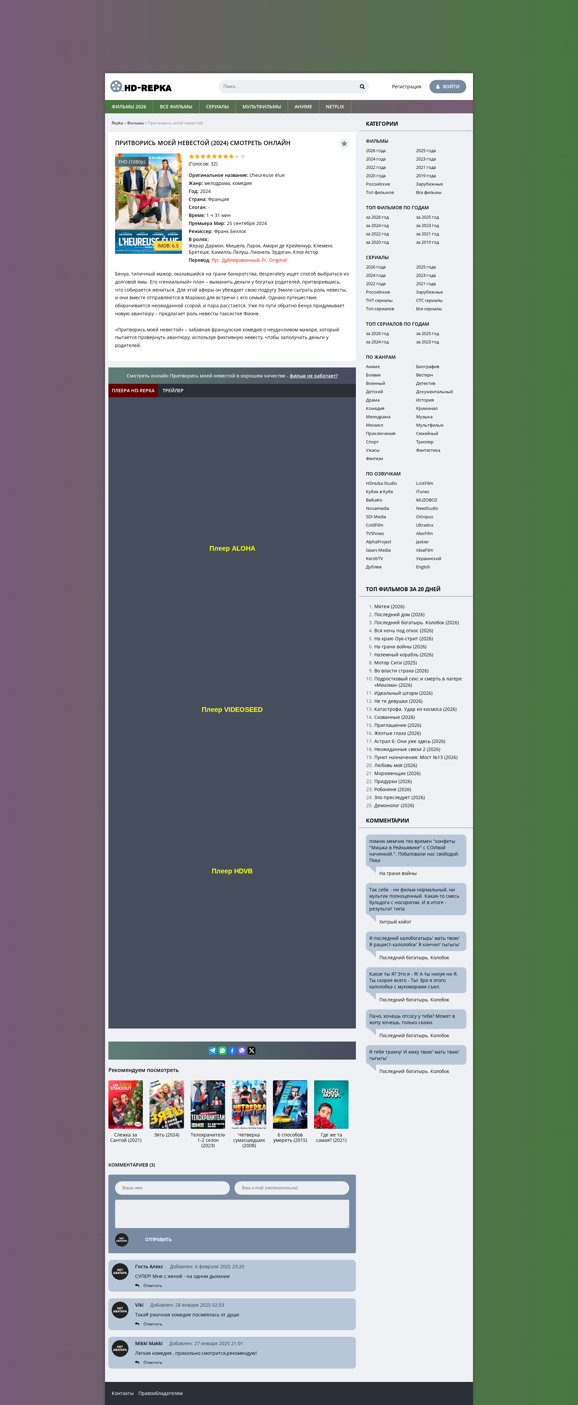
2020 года (376, 176)
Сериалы (217, 106)
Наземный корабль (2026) (403, 654)
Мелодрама (378, 417)
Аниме (303, 106)
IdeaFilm (424, 550)
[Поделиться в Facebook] (232, 1051)
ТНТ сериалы (379, 300)
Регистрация (406, 86)
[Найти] (362, 86)
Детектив (425, 383)
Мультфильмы (262, 106)
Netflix (335, 106)
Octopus (424, 517)
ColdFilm (374, 525)
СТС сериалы (429, 300)
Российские (378, 184)
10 (243, 156)
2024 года (376, 159)
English (423, 567)
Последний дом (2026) (399, 614)
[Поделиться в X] (252, 1051)
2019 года (426, 176)
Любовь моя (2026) (395, 765)
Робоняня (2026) (392, 789)
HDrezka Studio (381, 483)
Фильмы (135, 123)
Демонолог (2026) (394, 805)
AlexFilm (424, 533)
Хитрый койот (395, 921)
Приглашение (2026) (397, 725)
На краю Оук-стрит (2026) (403, 638)
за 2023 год (427, 225)
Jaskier (422, 542)
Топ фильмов (380, 192)
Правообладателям (160, 1393)
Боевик (373, 375)
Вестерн (424, 375)
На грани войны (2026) (400, 646)
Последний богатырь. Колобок (414, 957)
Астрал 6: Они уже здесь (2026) (409, 741)
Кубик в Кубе (379, 492)
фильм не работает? (314, 375)
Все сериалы (429, 309)
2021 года (426, 167)
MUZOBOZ (426, 500)
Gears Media (378, 550)
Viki (139, 1305)
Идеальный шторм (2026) (403, 693)
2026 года (376, 150)
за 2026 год (377, 217)
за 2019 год (427, 242)
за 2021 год (427, 234)
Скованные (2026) (394, 717)
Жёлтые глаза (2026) (397, 733)
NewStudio (427, 508)
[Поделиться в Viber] (242, 1051)
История (425, 400)
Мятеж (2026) (389, 606)
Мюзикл (374, 425)
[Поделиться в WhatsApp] (222, 1051)
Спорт (372, 442)
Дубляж (374, 567)
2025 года (426, 150)
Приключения (380, 433)
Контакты (123, 1393)
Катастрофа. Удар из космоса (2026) (415, 709)
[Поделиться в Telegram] (213, 1051)
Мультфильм (430, 425)
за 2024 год (377, 225)
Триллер (425, 442)
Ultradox (425, 525)
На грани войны (398, 873)
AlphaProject (378, 542)
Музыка (424, 417)
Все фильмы (176, 106)
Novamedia (377, 508)
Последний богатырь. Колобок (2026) (416, 622)
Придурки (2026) (393, 781)
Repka (117, 123)
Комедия (375, 408)
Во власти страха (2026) (401, 670)
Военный (375, 383)
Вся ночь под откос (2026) (403, 630)
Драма (373, 400)
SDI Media (376, 517)
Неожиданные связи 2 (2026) (407, 749)
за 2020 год (377, 242)
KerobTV (374, 558)
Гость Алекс (149, 1266)
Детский (374, 392)
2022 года (376, 167)
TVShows (375, 533)
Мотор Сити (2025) (395, 662)
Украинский (428, 558)
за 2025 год (427, 217)
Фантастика (428, 450)
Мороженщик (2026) (397, 773)
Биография (427, 366)
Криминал (427, 408)
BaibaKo (374, 500)
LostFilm (424, 483)
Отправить (158, 1239)
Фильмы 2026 (129, 106)
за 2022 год (377, 234)
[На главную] (138, 86)
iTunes (422, 492)
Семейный (427, 433)
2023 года (426, 159)
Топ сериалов (380, 309)
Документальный (434, 392)
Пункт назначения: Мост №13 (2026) (416, 757)
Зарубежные (429, 184)
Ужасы (373, 450)
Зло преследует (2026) (399, 797)
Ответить (152, 1285)
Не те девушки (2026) (398, 701)
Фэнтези (374, 458)
